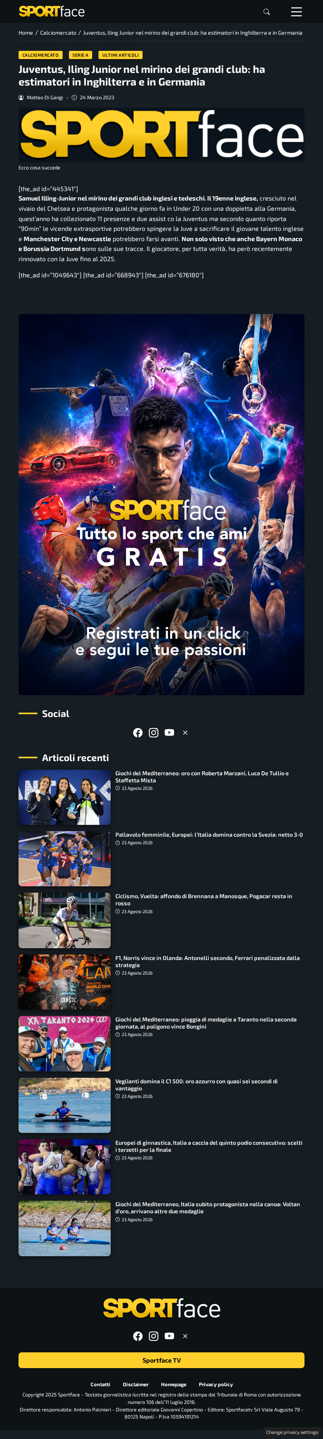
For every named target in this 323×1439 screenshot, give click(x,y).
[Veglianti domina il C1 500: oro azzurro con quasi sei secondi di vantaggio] (65, 1105)
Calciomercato (40, 55)
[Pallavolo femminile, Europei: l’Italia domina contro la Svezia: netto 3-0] (65, 858)
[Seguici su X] (185, 732)
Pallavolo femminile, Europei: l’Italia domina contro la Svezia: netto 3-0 (209, 834)
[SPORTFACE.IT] (52, 10)
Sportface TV (162, 1360)
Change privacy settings (292, 1432)
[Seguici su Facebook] (138, 732)
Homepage (173, 1384)
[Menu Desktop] (296, 11)
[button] (267, 11)
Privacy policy (216, 1384)
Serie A (80, 55)
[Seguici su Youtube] (169, 732)
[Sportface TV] (161, 504)
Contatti (100, 1384)
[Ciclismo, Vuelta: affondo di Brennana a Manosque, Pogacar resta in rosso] (65, 920)
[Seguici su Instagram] (153, 732)
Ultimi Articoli (120, 55)
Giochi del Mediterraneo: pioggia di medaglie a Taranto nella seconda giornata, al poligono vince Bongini (206, 1023)
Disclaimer (136, 1384)
